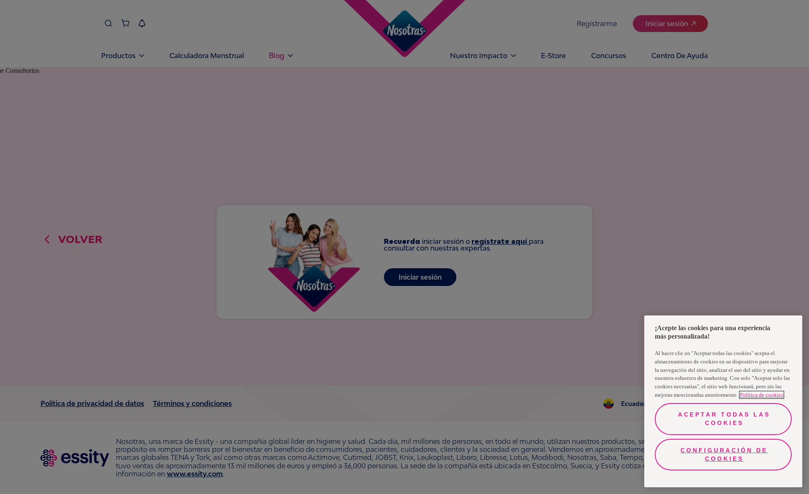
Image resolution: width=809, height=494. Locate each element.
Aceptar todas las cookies (724, 418)
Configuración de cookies (724, 454)
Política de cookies (761, 395)
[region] (723, 401)
